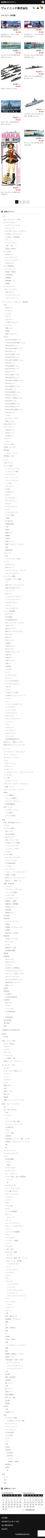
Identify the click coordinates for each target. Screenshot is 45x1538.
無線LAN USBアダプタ (12, 588)
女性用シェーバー (11, 907)
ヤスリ (6, 1082)
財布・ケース (8, 807)
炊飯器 (6, 988)
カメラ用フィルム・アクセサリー (16, 231)
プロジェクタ (9, 716)
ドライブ (7, 562)
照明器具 (7, 991)
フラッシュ (9, 240)
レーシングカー (10, 1301)
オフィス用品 (8, 466)
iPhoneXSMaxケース (12, 406)
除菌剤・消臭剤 (13, 1461)
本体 (6, 1409)
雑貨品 (7, 1467)
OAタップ (8, 1003)
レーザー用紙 (9, 515)
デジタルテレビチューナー (14, 971)
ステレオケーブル (13, 1264)
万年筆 (6, 1037)
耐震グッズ (9, 532)
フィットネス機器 (11, 892)
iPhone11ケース (10, 351)
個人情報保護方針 (7, 1525)
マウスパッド (9, 727)
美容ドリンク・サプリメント (13, 1061)
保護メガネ (7, 1085)
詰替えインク (9, 541)
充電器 (7, 331)
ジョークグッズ (10, 1429)
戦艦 (6, 1348)
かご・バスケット (11, 1173)
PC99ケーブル (10, 646)
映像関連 (7, 956)
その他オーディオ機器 (12, 843)
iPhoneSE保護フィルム (13, 392)
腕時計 (6, 792)
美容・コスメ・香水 (8, 1041)
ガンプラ (10, 1255)
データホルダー (10, 498)
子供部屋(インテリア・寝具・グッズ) (17, 1139)
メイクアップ (8, 1055)
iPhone (6, 337)
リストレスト (9, 736)
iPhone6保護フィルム (12, 366)
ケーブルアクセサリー (12, 684)
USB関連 (8, 666)
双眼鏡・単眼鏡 (10, 272)
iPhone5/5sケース (9, 424)
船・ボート (9, 1389)
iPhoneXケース (10, 412)
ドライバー (7, 1074)
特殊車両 (8, 1380)
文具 (6, 1444)
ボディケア (7, 1052)
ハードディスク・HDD (12, 559)
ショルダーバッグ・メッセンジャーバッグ (19, 772)
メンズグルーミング (11, 898)
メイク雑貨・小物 (9, 1058)
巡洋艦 (7, 1336)
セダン (7, 1203)
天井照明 (7, 915)
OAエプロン (9, 634)
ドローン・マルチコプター (14, 1226)
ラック (7, 509)
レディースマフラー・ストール (14, 789)
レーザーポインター (11, 512)
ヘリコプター (9, 1272)
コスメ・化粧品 (9, 1044)
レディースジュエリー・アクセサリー (16, 784)
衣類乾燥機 (9, 1017)
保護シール (9, 328)
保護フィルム (9, 421)
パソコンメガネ (10, 710)
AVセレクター (9, 959)
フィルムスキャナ (11, 713)
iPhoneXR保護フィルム (13, 404)
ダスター (8, 495)
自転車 (6, 1406)
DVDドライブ (8, 463)
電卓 (6, 547)
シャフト (8, 1200)
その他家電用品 (10, 1011)
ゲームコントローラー (11, 1153)
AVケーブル (9, 831)
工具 (6, 527)
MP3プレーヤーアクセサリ (14, 631)
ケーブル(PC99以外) (12, 681)
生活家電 (7, 1000)
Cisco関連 (8, 617)
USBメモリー (9, 292)
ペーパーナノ (11, 1287)
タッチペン (9, 325)
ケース (7, 441)
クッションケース (11, 1426)
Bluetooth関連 (9, 834)
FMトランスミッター (12, 840)
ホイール (8, 1275)
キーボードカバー (11, 675)
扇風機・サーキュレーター (14, 927)
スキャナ (8, 689)
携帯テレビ (9, 985)
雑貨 (5, 1415)
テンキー (8, 698)
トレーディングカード (12, 1223)
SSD (6, 556)
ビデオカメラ (9, 263)
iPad (5, 305)
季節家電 (7, 918)
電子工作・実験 (10, 1397)
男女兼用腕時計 (10, 804)
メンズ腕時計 (9, 795)
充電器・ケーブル (9, 447)
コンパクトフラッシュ (12, 295)
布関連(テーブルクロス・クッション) (17, 1142)
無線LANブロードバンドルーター (15, 745)
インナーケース (10, 474)
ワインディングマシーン (13, 801)
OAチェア (8, 637)
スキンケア (7, 1046)
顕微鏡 (7, 283)
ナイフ (7, 1229)
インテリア (7, 1115)
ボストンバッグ (10, 763)
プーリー (8, 1243)
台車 (5, 1088)
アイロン (8, 1006)
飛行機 (7, 1400)
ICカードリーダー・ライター (14, 623)
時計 (6, 1144)
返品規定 (4, 1529)
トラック (8, 1220)
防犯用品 (8, 1464)
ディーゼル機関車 (11, 1211)
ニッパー (7, 1077)
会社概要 (4, 1518)
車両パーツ (9, 1392)
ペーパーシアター (13, 1284)
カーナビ (8, 965)
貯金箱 (7, 1447)
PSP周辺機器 (9, 1159)
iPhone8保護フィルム (12, 386)
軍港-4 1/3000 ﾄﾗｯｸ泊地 (9, 88)
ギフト (6, 1477)
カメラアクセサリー (10, 222)
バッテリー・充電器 (11, 1240)
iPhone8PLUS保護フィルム (14, 380)
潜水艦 (7, 1374)
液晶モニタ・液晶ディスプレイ (14, 742)
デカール (8, 1214)
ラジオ (7, 944)
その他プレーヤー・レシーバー (15, 695)
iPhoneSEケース (10, 389)
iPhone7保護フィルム (12, 374)
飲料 (5, 1483)
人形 (6, 1313)
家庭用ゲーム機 (10, 947)
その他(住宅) (9, 1127)
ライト (7, 1299)
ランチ (7, 1438)
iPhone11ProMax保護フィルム (15, 342)
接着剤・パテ (9, 1357)
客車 (6, 1330)
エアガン (8, 1162)
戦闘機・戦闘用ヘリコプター (14, 1354)
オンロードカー (10, 1171)
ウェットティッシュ (11, 477)
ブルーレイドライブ (11, 573)
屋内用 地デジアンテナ (12, 982)
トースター (9, 866)
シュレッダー (9, 1008)
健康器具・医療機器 (11, 904)
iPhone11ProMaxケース (13, 340)
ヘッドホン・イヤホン (12, 849)
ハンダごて (7, 1079)
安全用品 (10, 1453)
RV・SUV (10, 1249)
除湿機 (7, 930)
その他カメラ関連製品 (12, 237)
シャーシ (10, 1304)
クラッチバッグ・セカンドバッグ (15, 752)
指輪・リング (9, 786)
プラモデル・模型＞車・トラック (16, 1258)
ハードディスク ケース (12, 599)
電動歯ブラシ (9, 912)
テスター (8, 503)
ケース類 (8, 483)
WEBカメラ (9, 254)
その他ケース (9, 435)
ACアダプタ (9, 614)
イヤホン (8, 415)
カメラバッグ (9, 228)
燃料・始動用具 (10, 1377)
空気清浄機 (7, 1020)
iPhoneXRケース (10, 401)
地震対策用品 (9, 524)
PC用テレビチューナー (12, 652)
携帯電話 (7, 450)
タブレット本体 (9, 444)
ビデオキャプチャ (11, 602)
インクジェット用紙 (11, 471)
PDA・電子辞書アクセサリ (12, 822)
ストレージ (7, 553)
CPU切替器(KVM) (11, 620)
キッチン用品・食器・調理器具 (15, 1176)
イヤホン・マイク (11, 453)
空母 (6, 1386)
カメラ (4, 216)
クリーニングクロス (11, 480)
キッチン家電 (8, 854)
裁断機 (7, 535)
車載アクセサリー (11, 334)
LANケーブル (9, 625)
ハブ (6, 582)
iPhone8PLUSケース (12, 377)
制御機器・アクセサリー (13, 1319)
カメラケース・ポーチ (12, 225)
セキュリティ (9, 486)
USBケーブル (9, 660)
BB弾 (8, 1165)
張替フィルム (8, 1091)
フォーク (10, 1179)
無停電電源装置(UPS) (12, 739)
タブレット (7, 438)
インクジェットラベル (12, 469)
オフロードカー (10, 1168)
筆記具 (4, 1034)
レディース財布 (10, 816)
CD (5, 1107)
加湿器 (7, 924)
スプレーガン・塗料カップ (12, 1071)
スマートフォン (9, 427)
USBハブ (8, 663)
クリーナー (9, 678)
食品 (3, 1474)
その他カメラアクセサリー (14, 234)
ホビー (6, 1156)
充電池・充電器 (10, 248)
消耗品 (7, 530)
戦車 (6, 1351)
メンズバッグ (8, 769)
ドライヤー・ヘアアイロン (14, 889)
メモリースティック (11, 298)
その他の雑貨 (9, 1432)
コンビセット (9, 1197)
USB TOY (8, 655)
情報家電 (7, 936)
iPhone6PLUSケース (12, 357)
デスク (7, 1130)
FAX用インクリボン (11, 939)
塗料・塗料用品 (10, 1328)
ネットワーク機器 (9, 576)
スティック (10, 1217)
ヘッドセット (9, 721)
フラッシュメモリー (10, 289)
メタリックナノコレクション (16, 1296)
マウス (7, 724)
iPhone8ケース (10, 383)
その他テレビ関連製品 (12, 968)
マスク (10, 1458)
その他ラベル (9, 492)
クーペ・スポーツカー (12, 1188)
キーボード (9, 310)
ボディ (7, 1278)
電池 (5, 1026)
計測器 (7, 538)
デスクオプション (11, 500)
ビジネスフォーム (11, 506)
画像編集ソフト (10, 280)
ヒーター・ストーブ (11, 921)
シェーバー (9, 886)
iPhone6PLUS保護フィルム (14, 360)
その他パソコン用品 (11, 692)
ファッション (6, 749)
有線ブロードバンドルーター (14, 585)
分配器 (7, 518)
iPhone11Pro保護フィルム (13, 348)
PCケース (8, 594)
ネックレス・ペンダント (12, 757)
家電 (3, 819)
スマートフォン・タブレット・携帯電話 (15, 302)
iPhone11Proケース (11, 345)
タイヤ (7, 1208)
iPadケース (9, 308)
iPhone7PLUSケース (12, 369)
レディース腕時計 (11, 798)
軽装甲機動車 (9, 1394)
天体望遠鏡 (9, 275)
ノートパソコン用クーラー (14, 704)
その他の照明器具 (11, 997)
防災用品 (8, 1450)
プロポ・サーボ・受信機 (13, 1261)
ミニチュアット (12, 1293)
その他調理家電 (10, 863)
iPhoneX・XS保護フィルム (14, 398)
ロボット (8, 1310)
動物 (6, 1322)
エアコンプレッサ (13, 1269)
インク (7, 672)
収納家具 (8, 1136)
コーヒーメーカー (11, 860)
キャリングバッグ (9, 1150)
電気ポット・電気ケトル (13, 880)
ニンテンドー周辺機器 (12, 1232)
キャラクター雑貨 (11, 1418)
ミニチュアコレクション (15, 1290)
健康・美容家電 (9, 883)
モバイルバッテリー (11, 418)
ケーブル (8, 313)
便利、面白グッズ (11, 1316)
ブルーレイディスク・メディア (15, 570)
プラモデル (9, 1246)
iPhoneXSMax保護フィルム (14, 409)
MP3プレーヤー (10, 628)
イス (6, 1118)
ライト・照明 (9, 1133)
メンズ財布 (9, 813)
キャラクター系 (10, 1185)
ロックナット (9, 1307)
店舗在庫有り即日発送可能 (11, 1030)
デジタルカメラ (9, 286)
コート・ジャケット (10, 754)
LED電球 (8, 994)
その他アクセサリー (11, 322)
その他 (7, 489)
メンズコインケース (11, 810)
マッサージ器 (9, 895)
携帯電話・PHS (9, 456)
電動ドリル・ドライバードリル (14, 1100)
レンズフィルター (11, 243)
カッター (7, 1068)
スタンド (8, 316)
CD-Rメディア (10, 564)
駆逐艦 (7, 1403)
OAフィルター (10, 640)
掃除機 (6, 953)
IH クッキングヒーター (12, 857)
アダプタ (8, 669)
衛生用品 (10, 1455)
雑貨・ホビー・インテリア (11, 1104)
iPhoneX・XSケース (12, 395)
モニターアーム (10, 733)
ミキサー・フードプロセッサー (15, 872)
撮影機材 (8, 277)
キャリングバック (11, 1424)
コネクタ (8, 687)
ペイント (8, 1267)
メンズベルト (8, 775)
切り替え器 (9, 521)
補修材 (6, 1097)
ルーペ (7, 1441)
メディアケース (10, 730)
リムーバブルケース (11, 608)
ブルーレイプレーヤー (12, 976)
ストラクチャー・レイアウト (16, 1345)
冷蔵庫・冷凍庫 (10, 875)
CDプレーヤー (10, 837)
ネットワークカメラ (11, 260)
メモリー (8, 605)
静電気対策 (9, 550)
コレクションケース (11, 1194)
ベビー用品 (9, 1435)
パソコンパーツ (9, 591)
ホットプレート (10, 869)
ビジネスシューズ (11, 781)
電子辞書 (7, 1023)
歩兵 (6, 1371)
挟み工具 (7, 1094)
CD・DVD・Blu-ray (10, 1110)
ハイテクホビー (10, 1237)
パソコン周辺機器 (9, 611)
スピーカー (9, 319)
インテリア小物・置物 (12, 1121)
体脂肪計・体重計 (11, 901)
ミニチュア (9, 1281)
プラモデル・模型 (11, 1252)
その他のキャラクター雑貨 (15, 1421)
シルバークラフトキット (15, 1365)
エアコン (7, 825)
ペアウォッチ (8, 766)
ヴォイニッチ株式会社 (14, 8)
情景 (6, 1342)
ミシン (7, 1014)
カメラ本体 (7, 251)
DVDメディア (9, 567)
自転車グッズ (9, 1412)
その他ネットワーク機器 (13, 579)
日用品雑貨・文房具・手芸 (14, 1360)
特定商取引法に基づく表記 (10, 1521)
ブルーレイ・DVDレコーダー (14, 974)
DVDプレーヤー (10, 962)
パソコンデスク (10, 707)
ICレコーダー (9, 942)
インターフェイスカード (13, 596)
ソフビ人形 (9, 1205)
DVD (6, 1112)
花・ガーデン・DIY (8, 1065)
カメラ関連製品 (9, 266)
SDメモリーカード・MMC (12, 219)
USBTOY (8, 657)
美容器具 (8, 910)
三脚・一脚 (9, 245)
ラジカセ (8, 851)
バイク (7, 1235)
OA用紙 (7, 643)
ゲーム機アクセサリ (11, 1191)
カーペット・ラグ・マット (14, 1124)
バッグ (6, 760)
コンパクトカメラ (11, 257)
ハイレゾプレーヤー (11, 846)
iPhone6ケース (10, 363)
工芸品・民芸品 (10, 1339)
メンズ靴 (7, 778)
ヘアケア (7, 1049)
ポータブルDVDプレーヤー (14, 979)
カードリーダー (10, 269)
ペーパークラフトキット (15, 1368)
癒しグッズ (9, 1383)
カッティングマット (13, 1362)
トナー (7, 701)
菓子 (5, 1480)
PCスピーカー (10, 649)
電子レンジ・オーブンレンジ (14, 878)
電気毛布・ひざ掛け (11, 933)
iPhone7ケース (10, 372)
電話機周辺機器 (10, 950)
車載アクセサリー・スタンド (14, 544)
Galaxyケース (9, 430)
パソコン (5, 460)
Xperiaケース (9, 433)
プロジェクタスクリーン (13, 719)
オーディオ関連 (9, 828)
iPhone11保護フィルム (12, 354)
